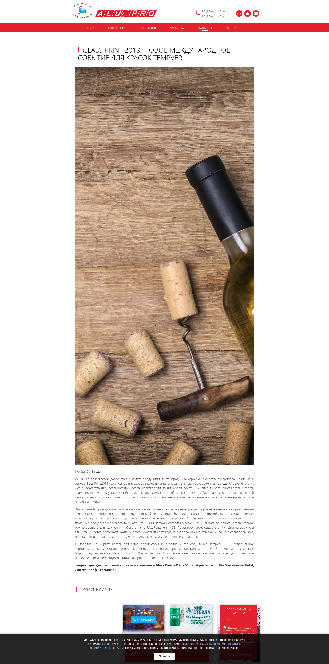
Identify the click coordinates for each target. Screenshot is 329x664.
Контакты (232, 28)
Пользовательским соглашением (203, 644)
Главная (87, 28)
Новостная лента (96, 590)
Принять (164, 656)
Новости (205, 28)
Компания (116, 28)
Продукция (147, 28)
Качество (177, 28)
